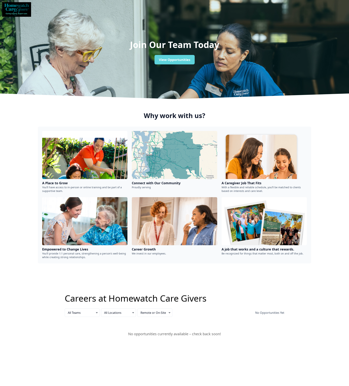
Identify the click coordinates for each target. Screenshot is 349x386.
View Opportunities (174, 59)
